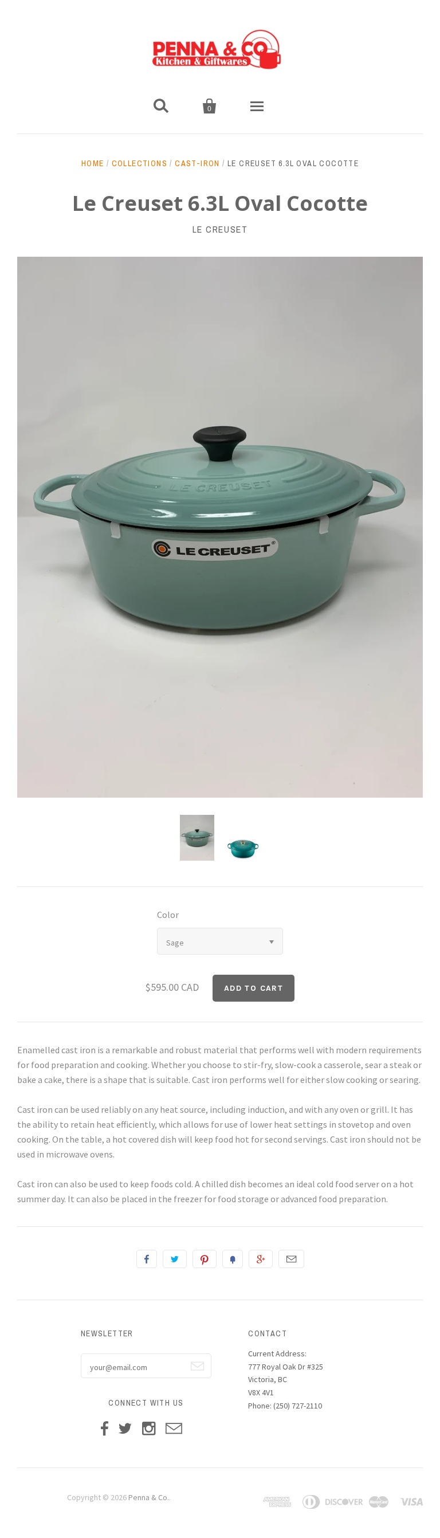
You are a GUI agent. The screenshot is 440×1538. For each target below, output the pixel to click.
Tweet (175, 1259)
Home (92, 163)
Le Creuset (220, 229)
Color (168, 914)
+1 (261, 1259)
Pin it (204, 1259)
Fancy (232, 1259)
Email (291, 1259)
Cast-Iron (197, 163)
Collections (139, 163)
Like (146, 1259)
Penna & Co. (148, 1497)
